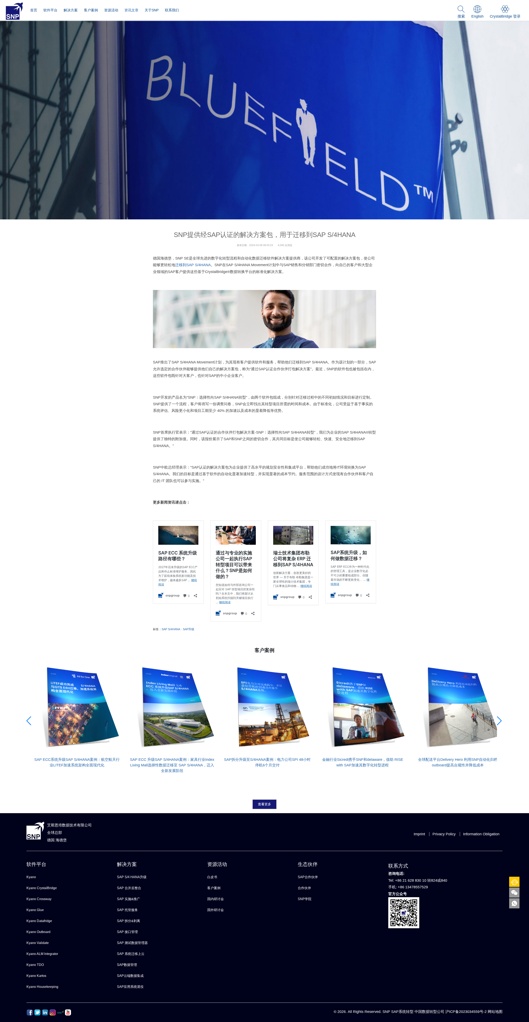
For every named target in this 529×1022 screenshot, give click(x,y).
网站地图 (495, 1012)
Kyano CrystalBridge (41, 888)
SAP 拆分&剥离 (128, 921)
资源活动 (111, 10)
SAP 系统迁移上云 (130, 954)
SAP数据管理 (127, 965)
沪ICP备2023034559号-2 (466, 1012)
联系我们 (172, 10)
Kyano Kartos (36, 976)
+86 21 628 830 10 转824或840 (421, 880)
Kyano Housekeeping (42, 986)
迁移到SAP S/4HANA (193, 265)
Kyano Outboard (38, 932)
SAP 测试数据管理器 (132, 943)
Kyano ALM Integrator (42, 954)
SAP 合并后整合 (129, 888)
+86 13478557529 (413, 887)
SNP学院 (304, 899)
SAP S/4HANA (171, 629)
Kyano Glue (35, 910)
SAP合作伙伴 (308, 877)
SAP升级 (188, 629)
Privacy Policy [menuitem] (444, 834)
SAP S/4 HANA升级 (132, 877)
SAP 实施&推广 (128, 899)
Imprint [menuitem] (419, 834)
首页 (33, 10)
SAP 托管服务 (127, 910)
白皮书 (212, 877)
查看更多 (264, 804)
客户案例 (91, 10)
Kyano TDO (35, 965)
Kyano (31, 877)
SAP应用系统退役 (130, 986)
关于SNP (152, 10)
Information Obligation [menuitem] (481, 834)
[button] (29, 773)
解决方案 (71, 10)
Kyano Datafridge (39, 921)
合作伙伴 (304, 888)
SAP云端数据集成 (130, 976)
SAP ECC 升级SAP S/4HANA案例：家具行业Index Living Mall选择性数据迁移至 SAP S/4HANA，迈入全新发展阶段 (75, 765)
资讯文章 (131, 10)
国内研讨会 (215, 899)
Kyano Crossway (38, 899)
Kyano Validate (37, 943)
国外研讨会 (215, 910)
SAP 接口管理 (127, 932)
